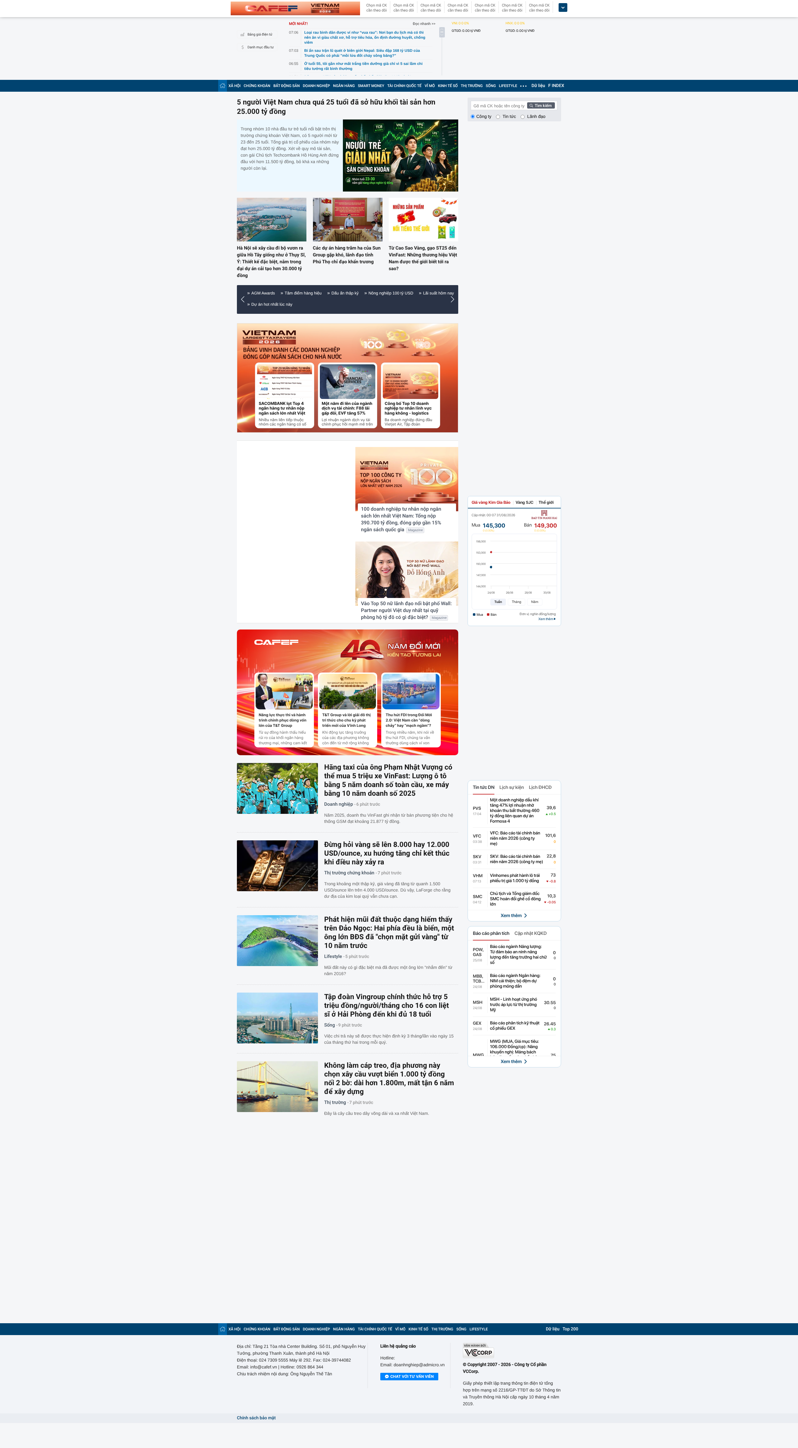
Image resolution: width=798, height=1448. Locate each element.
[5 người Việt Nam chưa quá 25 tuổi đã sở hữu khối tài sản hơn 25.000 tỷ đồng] (400, 155)
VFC (477, 836)
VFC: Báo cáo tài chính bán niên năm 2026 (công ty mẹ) (515, 838)
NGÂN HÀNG (344, 86)
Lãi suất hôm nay (438, 293)
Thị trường (335, 1102)
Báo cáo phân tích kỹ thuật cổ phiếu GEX (515, 1026)
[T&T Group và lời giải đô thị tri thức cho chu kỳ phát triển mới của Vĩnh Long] (347, 691)
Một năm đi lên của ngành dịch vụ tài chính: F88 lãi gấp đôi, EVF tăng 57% (347, 408)
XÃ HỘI (234, 86)
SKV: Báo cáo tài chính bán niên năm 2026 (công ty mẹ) (516, 859)
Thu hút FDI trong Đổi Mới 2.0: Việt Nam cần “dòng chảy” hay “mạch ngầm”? (409, 720)
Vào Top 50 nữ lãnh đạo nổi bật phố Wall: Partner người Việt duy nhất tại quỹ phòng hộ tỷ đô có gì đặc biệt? (406, 610)
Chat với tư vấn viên (412, 1376)
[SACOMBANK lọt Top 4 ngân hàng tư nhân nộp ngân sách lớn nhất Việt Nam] (284, 381)
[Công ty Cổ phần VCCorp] (512, 1350)
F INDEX (556, 85)
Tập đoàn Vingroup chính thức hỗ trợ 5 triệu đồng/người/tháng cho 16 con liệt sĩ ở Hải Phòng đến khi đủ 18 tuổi (386, 1005)
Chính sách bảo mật (256, 1418)
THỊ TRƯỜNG (472, 86)
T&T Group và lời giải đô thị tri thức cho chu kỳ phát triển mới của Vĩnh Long (346, 720)
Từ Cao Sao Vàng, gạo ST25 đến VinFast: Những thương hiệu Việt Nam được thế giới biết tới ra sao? (423, 258)
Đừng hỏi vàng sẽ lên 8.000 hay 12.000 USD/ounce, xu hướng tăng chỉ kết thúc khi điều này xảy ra (386, 853)
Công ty (483, 116)
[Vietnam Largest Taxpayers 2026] (269, 337)
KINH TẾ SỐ (448, 86)
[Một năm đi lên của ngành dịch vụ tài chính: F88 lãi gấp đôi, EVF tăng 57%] (347, 381)
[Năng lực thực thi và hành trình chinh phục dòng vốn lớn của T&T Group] (284, 691)
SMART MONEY (371, 86)
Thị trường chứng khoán (349, 873)
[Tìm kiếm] (541, 105)
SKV (477, 856)
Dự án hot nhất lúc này (271, 304)
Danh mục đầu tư (261, 47)
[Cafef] (276, 649)
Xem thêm (511, 915)
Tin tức (509, 116)
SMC (477, 896)
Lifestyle (333, 956)
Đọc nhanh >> (424, 24)
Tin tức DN (483, 787)
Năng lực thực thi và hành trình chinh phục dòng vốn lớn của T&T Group (282, 720)
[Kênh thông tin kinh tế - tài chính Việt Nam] (295, 8)
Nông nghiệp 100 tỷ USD (390, 293)
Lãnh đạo (536, 116)
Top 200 (570, 1329)
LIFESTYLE (508, 86)
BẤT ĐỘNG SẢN (286, 86)
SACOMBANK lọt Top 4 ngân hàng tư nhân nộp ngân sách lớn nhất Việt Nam (282, 408)
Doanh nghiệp (338, 804)
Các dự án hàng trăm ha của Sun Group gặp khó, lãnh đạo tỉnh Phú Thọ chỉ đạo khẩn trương (347, 255)
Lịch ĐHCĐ (540, 787)
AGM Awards (263, 293)
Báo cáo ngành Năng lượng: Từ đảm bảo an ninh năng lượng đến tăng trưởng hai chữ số (518, 954)
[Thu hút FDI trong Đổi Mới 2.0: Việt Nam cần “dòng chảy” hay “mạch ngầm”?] (411, 691)
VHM (478, 875)
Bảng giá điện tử (260, 34)
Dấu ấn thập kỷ (344, 293)
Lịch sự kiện (511, 787)
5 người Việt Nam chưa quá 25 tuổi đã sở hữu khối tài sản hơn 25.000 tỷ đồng (336, 107)
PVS (477, 808)
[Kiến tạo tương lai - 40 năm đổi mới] (390, 649)
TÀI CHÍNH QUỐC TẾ (404, 86)
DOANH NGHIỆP (316, 86)
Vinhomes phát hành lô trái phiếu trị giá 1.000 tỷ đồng (515, 878)
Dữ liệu (538, 85)
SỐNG (491, 86)
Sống (329, 1025)
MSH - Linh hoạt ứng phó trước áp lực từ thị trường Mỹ (513, 1005)
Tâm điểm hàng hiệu (303, 293)
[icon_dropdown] (563, 7)
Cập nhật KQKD (530, 933)
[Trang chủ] (222, 85)
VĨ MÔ (430, 86)
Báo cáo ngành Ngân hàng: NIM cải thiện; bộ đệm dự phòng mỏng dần (515, 981)
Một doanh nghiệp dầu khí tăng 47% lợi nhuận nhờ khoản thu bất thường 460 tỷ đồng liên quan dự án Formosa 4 (515, 811)
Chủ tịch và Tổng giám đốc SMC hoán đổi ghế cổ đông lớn (515, 899)
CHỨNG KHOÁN (257, 86)
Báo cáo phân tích (491, 933)
